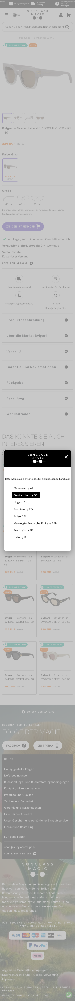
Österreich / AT (23, 488)
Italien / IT (20, 537)
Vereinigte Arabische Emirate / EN (35, 523)
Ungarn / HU (21, 502)
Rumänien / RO (23, 509)
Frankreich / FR (23, 530)
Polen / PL (20, 516)
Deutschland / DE (25, 495)
